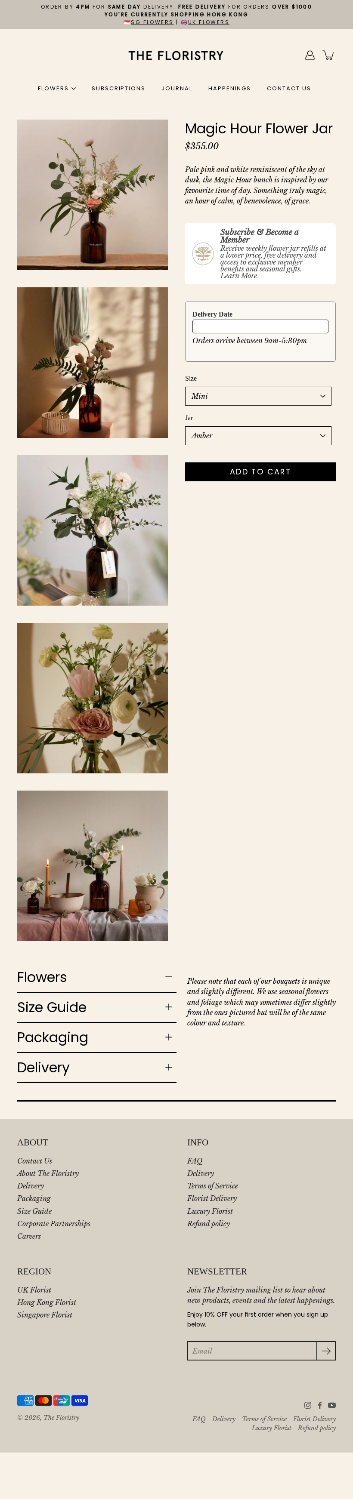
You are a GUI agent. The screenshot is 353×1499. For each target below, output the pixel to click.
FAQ (194, 1161)
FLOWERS (53, 88)
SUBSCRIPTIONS (119, 88)
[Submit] (326, 1350)
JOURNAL (176, 88)
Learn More (238, 275)
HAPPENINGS (229, 88)
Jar (189, 418)
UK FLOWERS (208, 22)
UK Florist (34, 1290)
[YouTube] (332, 1405)
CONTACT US (289, 88)
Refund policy (208, 1223)
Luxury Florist (210, 1211)
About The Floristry (48, 1173)
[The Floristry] (176, 55)
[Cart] (329, 55)
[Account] (310, 55)
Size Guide (52, 1007)
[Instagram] (308, 1405)
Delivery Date (212, 314)
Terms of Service (212, 1186)
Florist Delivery (212, 1198)
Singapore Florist (44, 1315)
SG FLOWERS (152, 22)
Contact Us (34, 1161)
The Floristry (61, 1418)
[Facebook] (320, 1405)
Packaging (52, 1037)
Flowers (42, 977)
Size (191, 378)
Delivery (43, 1067)
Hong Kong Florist (46, 1302)
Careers (29, 1236)
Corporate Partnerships (53, 1223)
